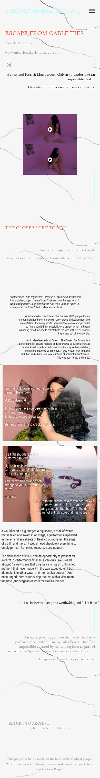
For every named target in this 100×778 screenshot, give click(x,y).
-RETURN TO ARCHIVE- (29, 723)
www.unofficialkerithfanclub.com (32, 52)
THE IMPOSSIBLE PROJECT (43, 10)
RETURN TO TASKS (50, 728)
